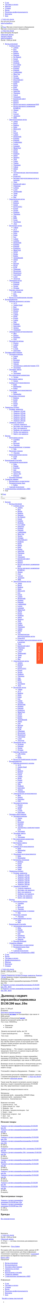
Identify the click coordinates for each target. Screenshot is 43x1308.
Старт (15, 189)
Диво (15, 182)
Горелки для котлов (16, 290)
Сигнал (16, 114)
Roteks (15, 256)
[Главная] (3, 27)
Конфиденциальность (12, 960)
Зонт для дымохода (20, 428)
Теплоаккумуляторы (16, 341)
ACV (15, 229)
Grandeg (16, 241)
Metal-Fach (17, 148)
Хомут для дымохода (20, 434)
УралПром (17, 222)
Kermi (15, 400)
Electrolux (16, 337)
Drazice (15, 311)
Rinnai (15, 85)
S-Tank (15, 349)
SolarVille (16, 91)
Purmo (15, 403)
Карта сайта (5, 1257)
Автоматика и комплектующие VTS (26, 366)
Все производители (8, 1219)
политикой (35, 1254)
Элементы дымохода (16, 422)
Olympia (16, 78)
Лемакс (16, 110)
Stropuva (16, 157)
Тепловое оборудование (13, 352)
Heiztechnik (17, 136)
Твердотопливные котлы (18, 119)
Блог (6, 16)
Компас (16, 101)
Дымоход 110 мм (19, 411)
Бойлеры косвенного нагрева (19, 301)
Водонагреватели (11, 299)
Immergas (16, 66)
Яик (14, 197)
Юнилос (16, 475)
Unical (15, 95)
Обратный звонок (7, 34)
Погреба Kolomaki (15, 477)
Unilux (15, 161)
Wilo (14, 441)
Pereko (15, 152)
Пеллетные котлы (15, 225)
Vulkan (15, 167)
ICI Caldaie (17, 65)
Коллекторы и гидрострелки (19, 481)
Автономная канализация (18, 462)
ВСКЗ (15, 265)
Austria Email (17, 305)
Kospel (15, 208)
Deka (15, 464)
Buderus (16, 53)
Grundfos (16, 439)
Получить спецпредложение (11, 1012)
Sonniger (16, 362)
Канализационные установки (19, 447)
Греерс (15, 356)
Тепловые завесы (15, 369)
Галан (15, 220)
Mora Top (16, 74)
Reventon (16, 360)
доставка (12, 1014)
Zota (14, 171)
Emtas (15, 235)
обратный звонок (16, 1078)
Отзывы (8, 8)
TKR (15, 159)
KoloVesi (16, 468)
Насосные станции (16, 451)
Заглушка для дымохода (21, 426)
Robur (15, 388)
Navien (15, 76)
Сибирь (16, 188)
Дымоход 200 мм (19, 420)
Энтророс (16, 116)
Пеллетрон (17, 271)
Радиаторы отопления (17, 396)
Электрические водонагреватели (21, 331)
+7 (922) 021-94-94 (7, 19)
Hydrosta (16, 63)
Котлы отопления (11, 44)
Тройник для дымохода (21, 430)
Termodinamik (18, 258)
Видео (7, 10)
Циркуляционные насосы (18, 455)
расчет (22, 1018)
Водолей (16, 443)
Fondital (16, 61)
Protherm (16, 82)
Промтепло (17, 273)
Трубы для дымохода (20, 432)
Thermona (16, 93)
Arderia (15, 47)
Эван (15, 195)
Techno (15, 377)
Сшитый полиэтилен (16, 487)
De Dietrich (17, 57)
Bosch (15, 123)
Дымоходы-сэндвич (12, 407)
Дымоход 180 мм (19, 419)
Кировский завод (19, 99)
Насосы (7, 436)
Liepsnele (16, 146)
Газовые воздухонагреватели (19, 383)
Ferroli (15, 59)
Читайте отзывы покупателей (12, 1298)
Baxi (14, 49)
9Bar (15, 333)
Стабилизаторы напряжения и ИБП (17, 489)
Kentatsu (16, 68)
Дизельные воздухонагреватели (20, 390)
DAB (15, 456)
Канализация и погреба (13, 460)
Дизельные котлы (15, 280)
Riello (15, 83)
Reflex (15, 485)
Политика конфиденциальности (16, 12)
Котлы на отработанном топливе (21, 297)
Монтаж (8, 6)
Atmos (15, 121)
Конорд (16, 102)
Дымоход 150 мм (19, 417)
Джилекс (16, 445)
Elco (14, 294)
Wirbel (15, 169)
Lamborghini (17, 72)
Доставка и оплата (11, 4)
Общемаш (16, 186)
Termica (16, 328)
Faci (14, 131)
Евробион (16, 472)
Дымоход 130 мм (19, 415)
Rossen (15, 89)
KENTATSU (17, 207)
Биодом (16, 263)
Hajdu (15, 316)
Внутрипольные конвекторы (19, 375)
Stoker (15, 155)
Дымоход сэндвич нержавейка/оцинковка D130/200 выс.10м (12, 1201)
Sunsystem (16, 326)
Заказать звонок (6, 36)
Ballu (15, 358)
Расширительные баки (17, 483)
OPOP (15, 150)
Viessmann (17, 97)
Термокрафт (17, 191)
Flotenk (15, 466)
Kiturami (16, 70)
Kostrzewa (16, 248)
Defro (15, 127)
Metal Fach (17, 250)
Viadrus (15, 163)
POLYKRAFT (18, 80)
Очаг (15, 112)
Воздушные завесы (16, 379)
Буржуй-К (17, 176)
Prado (15, 402)
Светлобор (17, 275)
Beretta (15, 51)
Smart (15, 405)
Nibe (15, 322)
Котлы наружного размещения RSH (26, 104)
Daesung (16, 55)
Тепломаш (17, 367)
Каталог (8, 502)
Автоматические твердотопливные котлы (26, 635)
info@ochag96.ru (6, 23)
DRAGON (17, 129)
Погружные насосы (16, 438)
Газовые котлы (14, 46)
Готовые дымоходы (16, 409)
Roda (15, 87)
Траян (15, 193)
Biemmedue (17, 386)
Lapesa (15, 320)
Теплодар (16, 278)
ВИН (15, 218)
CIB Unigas (17, 292)
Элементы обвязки (11, 479)
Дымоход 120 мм (19, 413)
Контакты (8, 14)
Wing (15, 371)
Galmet (15, 135)
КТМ (15, 267)
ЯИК (15, 118)
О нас (7, 2)
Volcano (16, 364)
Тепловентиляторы (16, 354)
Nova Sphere (15, 1246)
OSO (15, 339)
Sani (14, 470)
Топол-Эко (17, 473)
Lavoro (15, 144)
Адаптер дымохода (20, 424)
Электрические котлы (17, 199)
